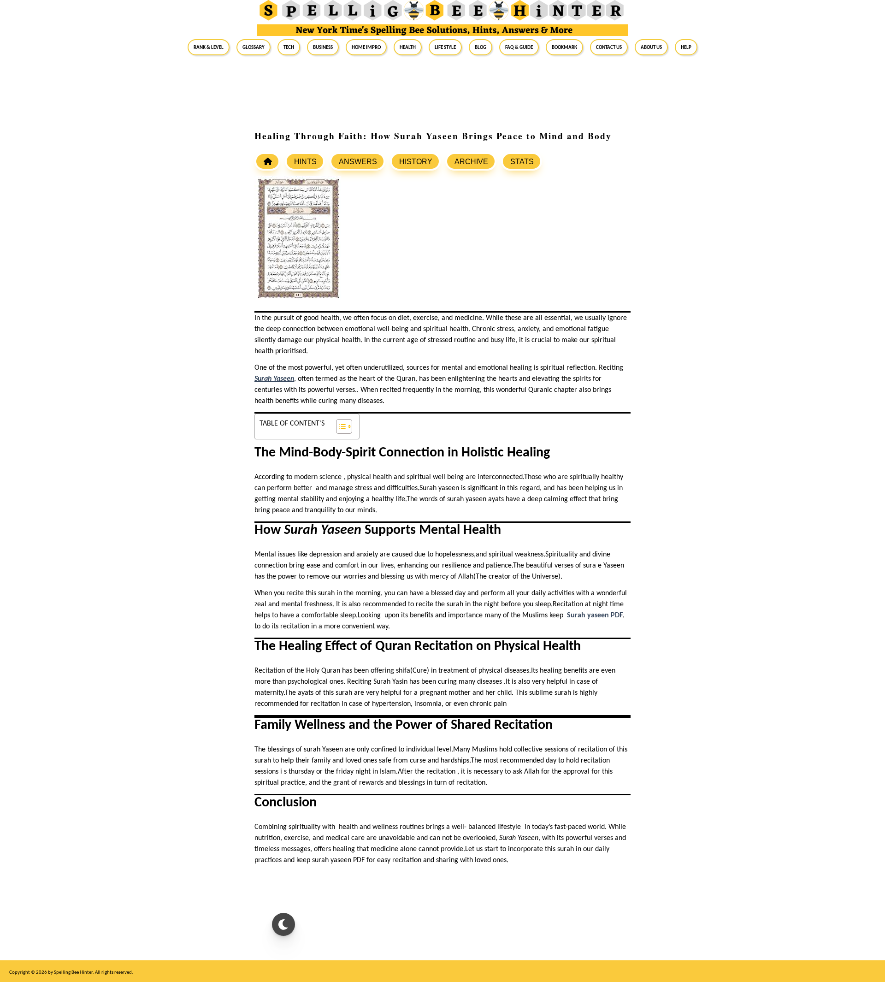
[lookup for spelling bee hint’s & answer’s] (267, 161)
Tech (288, 47)
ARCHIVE (471, 162)
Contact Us (609, 47)
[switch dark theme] (283, 924)
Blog (480, 47)
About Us (651, 47)
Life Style (445, 47)
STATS (522, 162)
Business (323, 47)
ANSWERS (358, 162)
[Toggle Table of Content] (339, 426)
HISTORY (415, 162)
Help (686, 47)
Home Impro (366, 47)
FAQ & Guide (519, 47)
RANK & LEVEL (209, 47)
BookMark (564, 47)
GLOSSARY (253, 47)
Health (408, 47)
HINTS (305, 162)
